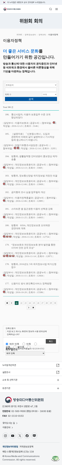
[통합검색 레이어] (51, 9)
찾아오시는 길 (9, 423)
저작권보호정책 (26, 446)
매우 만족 (14, 344)
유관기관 (6, 388)
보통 (8, 347)
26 (38, 303)
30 (55, 303)
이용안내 (7, 427)
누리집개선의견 (9, 365)
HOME (19, 35)
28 (47, 303)
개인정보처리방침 (10, 446)
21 (16, 303)
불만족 (20, 347)
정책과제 (42, 35)
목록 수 (8, 94)
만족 (28, 344)
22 (21, 303)
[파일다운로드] (54, 123)
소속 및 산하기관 (9, 380)
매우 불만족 (12, 350)
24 (30, 303)
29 (51, 303)
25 (34, 303)
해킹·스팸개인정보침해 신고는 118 (18, 451)
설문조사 (6, 372)
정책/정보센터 (30, 35)
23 (25, 303)
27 (42, 303)
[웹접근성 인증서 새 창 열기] (55, 457)
